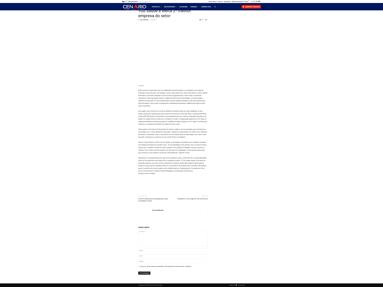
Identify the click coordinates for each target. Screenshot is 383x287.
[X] (145, 24)
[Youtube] (260, 1)
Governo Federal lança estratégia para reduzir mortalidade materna (153, 200)
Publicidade (241, 285)
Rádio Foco (232, 285)
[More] (159, 24)
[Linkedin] (257, 1)
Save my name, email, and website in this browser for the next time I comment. (166, 266)
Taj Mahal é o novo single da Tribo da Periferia (192, 199)
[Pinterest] (149, 24)
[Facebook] (252, 1)
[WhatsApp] (154, 24)
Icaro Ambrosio (144, 19)
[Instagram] (255, 1)
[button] (215, 6)
